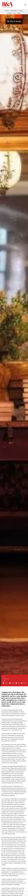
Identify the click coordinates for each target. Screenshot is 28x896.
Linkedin (24, 683)
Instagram (13, 683)
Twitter (19, 683)
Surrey (14, 13)
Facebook (7, 683)
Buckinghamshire (13, 10)
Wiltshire (19, 13)
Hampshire (20, 10)
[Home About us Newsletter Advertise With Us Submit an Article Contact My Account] (25, 5)
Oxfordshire (9, 13)
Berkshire (7, 10)
